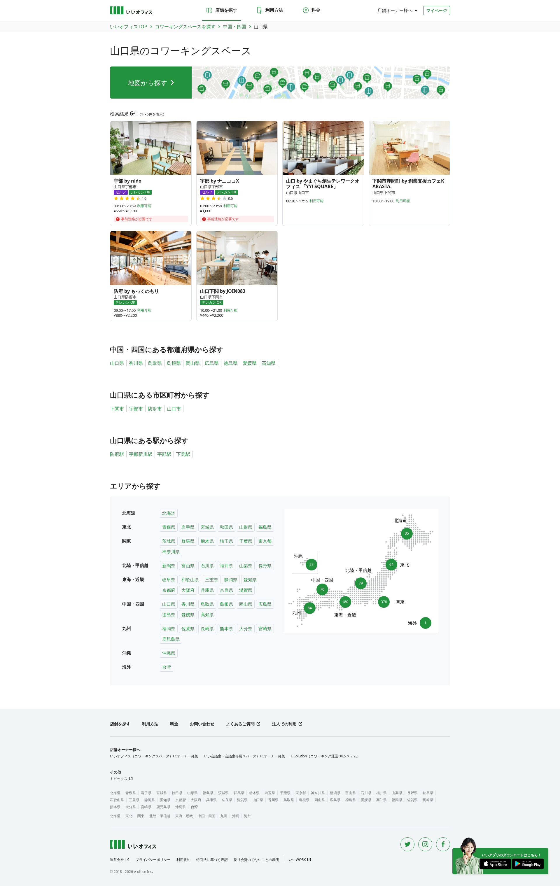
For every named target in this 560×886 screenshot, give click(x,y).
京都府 (168, 590)
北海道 (168, 513)
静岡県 (230, 579)
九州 (223, 815)
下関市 (117, 408)
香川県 (136, 363)
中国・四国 (206, 815)
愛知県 (250, 579)
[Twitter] (407, 844)
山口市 (174, 408)
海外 (247, 815)
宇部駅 (164, 454)
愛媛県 (250, 363)
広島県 (212, 363)
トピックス (118, 778)
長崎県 (207, 628)
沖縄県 (168, 653)
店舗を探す (226, 10)
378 (385, 602)
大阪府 (188, 590)
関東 (140, 815)
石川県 (207, 565)
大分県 (245, 628)
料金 (316, 10)
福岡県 (168, 628)
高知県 (269, 363)
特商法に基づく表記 (212, 859)
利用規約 (183, 859)
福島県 (265, 527)
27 (310, 563)
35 (405, 532)
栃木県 (207, 541)
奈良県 (226, 590)
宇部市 (136, 408)
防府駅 (117, 454)
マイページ (436, 10)
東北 (128, 815)
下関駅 (183, 454)
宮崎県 (265, 628)
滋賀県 (245, 590)
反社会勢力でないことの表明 (256, 859)
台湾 (166, 667)
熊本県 (226, 628)
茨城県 (168, 541)
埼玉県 (226, 541)
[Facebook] (443, 844)
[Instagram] (425, 844)
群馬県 (188, 541)
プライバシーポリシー (153, 859)
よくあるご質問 (240, 723)
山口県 (117, 363)
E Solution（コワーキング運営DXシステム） (325, 756)
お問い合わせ (202, 723)
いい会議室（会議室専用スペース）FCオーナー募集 (244, 756)
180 (345, 603)
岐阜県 (168, 579)
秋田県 (226, 527)
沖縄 (235, 815)
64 (393, 565)
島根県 (174, 363)
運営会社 (117, 859)
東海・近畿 (184, 815)
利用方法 (274, 10)
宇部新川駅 (140, 454)
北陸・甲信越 (159, 815)
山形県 (245, 527)
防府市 (155, 408)
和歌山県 (190, 579)
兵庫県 (207, 590)
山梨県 (245, 565)
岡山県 (193, 363)
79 (361, 581)
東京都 (265, 541)
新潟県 (168, 565)
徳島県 (231, 363)
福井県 (226, 565)
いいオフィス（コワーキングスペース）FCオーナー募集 (154, 756)
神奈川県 (171, 551)
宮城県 (207, 527)
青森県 (168, 527)
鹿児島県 (171, 639)
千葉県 (245, 541)
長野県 (265, 565)
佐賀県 (188, 628)
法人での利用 (284, 723)
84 (308, 609)
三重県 (211, 579)
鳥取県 (155, 363)
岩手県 (188, 527)
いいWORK (297, 859)
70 (322, 588)
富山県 (188, 565)
